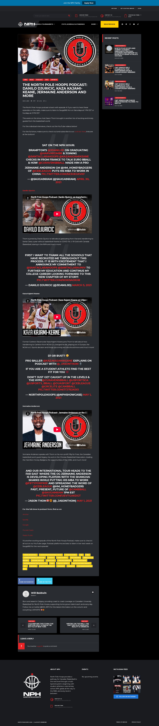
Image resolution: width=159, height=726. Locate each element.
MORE (93, 24)
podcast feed (80, 132)
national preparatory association (35, 563)
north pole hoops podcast (81, 563)
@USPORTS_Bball (39, 383)
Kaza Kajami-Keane (80, 560)
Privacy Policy (136, 722)
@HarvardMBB (51, 153)
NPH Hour (33, 566)
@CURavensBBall (52, 162)
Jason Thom (50, 560)
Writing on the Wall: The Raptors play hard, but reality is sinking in (77, 625)
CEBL (87, 554)
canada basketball (30, 554)
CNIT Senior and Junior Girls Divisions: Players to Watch (126, 101)
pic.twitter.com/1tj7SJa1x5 (58, 389)
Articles (114, 8)
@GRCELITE (49, 386)
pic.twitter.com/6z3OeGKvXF (63, 174)
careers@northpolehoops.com (88, 16)
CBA (81, 554)
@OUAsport (62, 383)
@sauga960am (52, 492)
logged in (39, 646)
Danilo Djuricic (62, 557)
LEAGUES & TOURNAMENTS (43, 24)
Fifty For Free (75, 557)
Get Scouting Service (127, 8)
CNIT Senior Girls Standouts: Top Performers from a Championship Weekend (125, 70)
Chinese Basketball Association (34, 557)
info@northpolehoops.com (113, 16)
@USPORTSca (78, 380)
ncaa (52, 563)
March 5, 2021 (82, 285)
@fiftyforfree (36, 483)
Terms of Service (121, 722)
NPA (25, 566)
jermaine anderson (64, 560)
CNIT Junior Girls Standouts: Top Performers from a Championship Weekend (125, 86)
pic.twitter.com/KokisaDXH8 (58, 280)
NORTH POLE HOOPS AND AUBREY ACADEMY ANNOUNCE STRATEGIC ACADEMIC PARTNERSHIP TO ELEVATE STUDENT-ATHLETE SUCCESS (126, 52)
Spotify (25, 520)
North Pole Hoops (23, 722)
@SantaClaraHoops (43, 156)
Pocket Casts (28, 530)
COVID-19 (51, 557)
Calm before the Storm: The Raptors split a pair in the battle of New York (40, 625)
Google (26, 525)
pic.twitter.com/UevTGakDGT (58, 495)
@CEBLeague (41, 170)
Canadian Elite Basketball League (50, 554)
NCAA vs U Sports (63, 563)
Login (139, 8)
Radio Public (28, 535)
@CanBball (66, 386)
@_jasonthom (67, 363)
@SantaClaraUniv (72, 267)
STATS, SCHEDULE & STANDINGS (73, 24)
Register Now (109, 24)
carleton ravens (70, 554)
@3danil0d (56, 150)
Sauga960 (61, 566)
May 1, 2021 (84, 500)
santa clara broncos (47, 566)
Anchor (25, 514)
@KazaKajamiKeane (74, 156)
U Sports (71, 566)
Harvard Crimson (37, 560)
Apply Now (88, 3)
